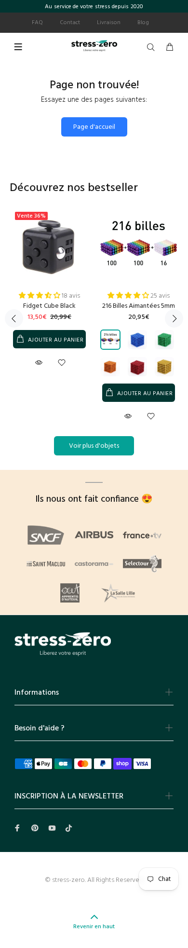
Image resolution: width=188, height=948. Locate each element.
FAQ (37, 22)
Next (174, 318)
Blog (143, 22)
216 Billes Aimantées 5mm (138, 306)
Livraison (109, 22)
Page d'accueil (94, 127)
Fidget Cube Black (49, 306)
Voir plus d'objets (94, 446)
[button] (40, 296)
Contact (70, 22)
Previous (14, 318)
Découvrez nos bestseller (74, 188)
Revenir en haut (94, 927)
